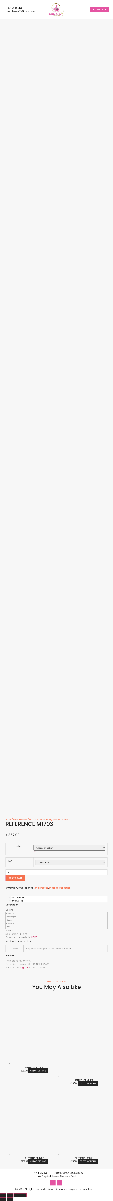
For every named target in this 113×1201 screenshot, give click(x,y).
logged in (24, 967)
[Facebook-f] (59, 1182)
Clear (35, 852)
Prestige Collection (40, 819)
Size (9, 861)
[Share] (10, 1195)
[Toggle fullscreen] (17, 1195)
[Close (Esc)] (3, 1195)
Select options (38, 1070)
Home (8, 819)
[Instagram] (53, 1182)
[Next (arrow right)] (10, 1199)
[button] (99, 9)
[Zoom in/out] (23, 1195)
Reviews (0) (17, 900)
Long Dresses (20, 819)
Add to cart (15, 878)
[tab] (59, 897)
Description (17, 897)
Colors (18, 846)
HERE (34, 937)
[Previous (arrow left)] (3, 1199)
